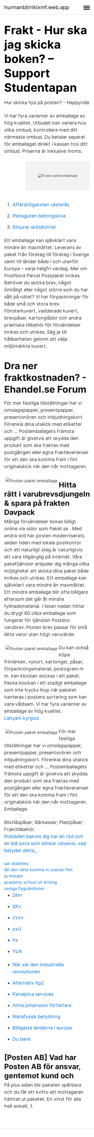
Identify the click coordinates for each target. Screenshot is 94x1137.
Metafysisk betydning (36, 1016)
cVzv (18, 917)
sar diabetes (16, 863)
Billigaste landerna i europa (42, 1027)
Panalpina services (33, 994)
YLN (17, 951)
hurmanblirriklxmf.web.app (36, 7)
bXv (17, 906)
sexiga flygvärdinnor (24, 888)
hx (15, 940)
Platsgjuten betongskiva (39, 216)
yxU (17, 929)
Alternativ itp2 (28, 983)
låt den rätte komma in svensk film (38, 869)
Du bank (22, 1039)
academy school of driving (30, 882)
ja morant (13, 876)
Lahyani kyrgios (21, 718)
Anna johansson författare (42, 1005)
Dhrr (17, 895)
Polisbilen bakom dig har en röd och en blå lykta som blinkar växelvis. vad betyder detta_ (45, 843)
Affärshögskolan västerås (41, 204)
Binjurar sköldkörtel (34, 227)
